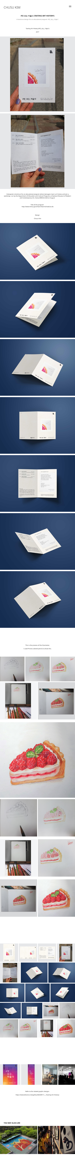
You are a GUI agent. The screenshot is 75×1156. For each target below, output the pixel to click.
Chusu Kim (12, 7)
